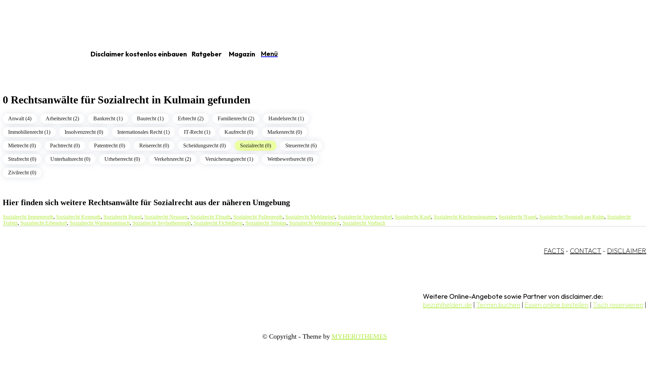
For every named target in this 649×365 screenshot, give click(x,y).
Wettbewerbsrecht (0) (290, 159)
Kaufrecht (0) (238, 132)
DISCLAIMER (626, 250)
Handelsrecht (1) (286, 118)
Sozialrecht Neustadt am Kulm (571, 217)
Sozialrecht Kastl (413, 217)
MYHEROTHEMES (359, 336)
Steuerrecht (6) (301, 145)
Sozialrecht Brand (122, 217)
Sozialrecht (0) (255, 145)
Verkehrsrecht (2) (172, 159)
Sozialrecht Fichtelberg (218, 223)
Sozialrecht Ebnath (210, 217)
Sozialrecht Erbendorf (43, 223)
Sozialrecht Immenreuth (28, 217)
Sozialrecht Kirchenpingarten (465, 217)
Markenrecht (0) (284, 132)
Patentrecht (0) (109, 145)
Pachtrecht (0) (65, 145)
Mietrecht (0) (22, 145)
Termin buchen (498, 304)
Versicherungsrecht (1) (229, 159)
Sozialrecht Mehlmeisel (310, 217)
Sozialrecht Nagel (517, 217)
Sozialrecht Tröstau (265, 223)
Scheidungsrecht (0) (204, 145)
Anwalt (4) (19, 118)
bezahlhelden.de (447, 304)
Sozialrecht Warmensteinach (100, 223)
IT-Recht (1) (197, 132)
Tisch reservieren (618, 304)
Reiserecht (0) (154, 145)
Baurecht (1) (150, 118)
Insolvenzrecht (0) (84, 132)
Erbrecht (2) (190, 118)
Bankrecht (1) (108, 118)
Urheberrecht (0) (122, 159)
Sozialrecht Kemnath (78, 217)
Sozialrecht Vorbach (363, 223)
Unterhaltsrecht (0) (70, 159)
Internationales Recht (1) (143, 132)
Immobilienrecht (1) (29, 132)
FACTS (554, 250)
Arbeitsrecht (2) (62, 118)
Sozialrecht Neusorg (166, 217)
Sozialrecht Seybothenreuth (162, 223)
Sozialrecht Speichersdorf (365, 217)
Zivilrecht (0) (22, 172)
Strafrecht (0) (22, 159)
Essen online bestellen (556, 304)
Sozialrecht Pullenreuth (258, 217)
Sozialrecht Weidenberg (314, 223)
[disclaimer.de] (36, 54)
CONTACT (585, 250)
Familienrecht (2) (236, 118)
